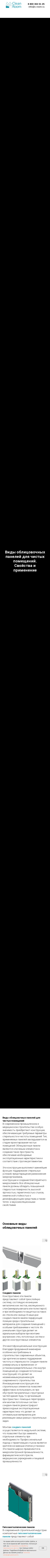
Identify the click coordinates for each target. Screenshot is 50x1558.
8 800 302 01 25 (36, 4)
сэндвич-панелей (21, 1427)
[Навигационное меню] (2, 13)
